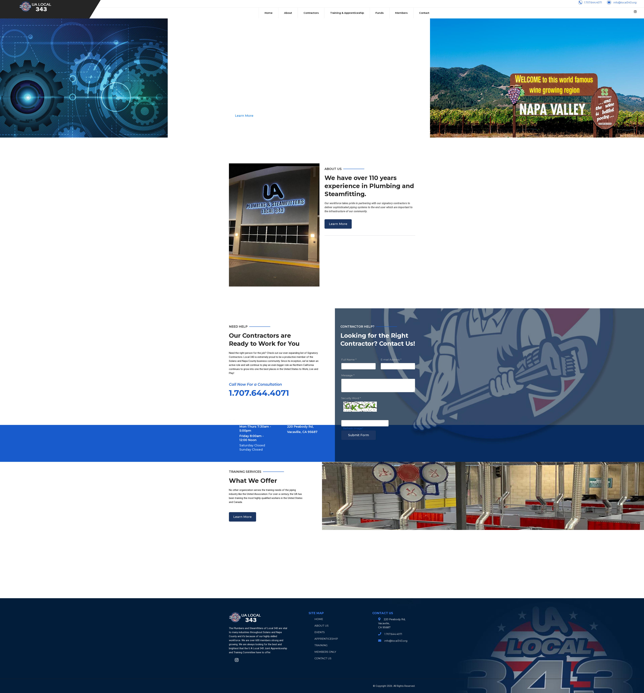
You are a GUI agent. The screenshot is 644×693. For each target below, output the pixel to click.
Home (269, 12)
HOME (318, 619)
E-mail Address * (391, 359)
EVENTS (319, 632)
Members (401, 12)
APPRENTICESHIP (326, 638)
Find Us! (241, 116)
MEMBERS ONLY (325, 651)
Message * (348, 375)
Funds (379, 12)
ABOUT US (321, 625)
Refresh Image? (353, 428)
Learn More (338, 224)
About (288, 12)
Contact (424, 12)
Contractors (311, 12)
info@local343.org (624, 2)
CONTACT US (322, 658)
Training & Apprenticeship (347, 12)
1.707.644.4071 (593, 2)
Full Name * (349, 359)
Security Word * (351, 398)
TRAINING (321, 645)
